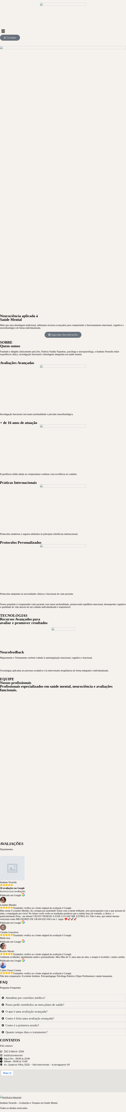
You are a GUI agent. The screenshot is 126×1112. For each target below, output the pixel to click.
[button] (63, 31)
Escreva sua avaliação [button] (12, 891)
